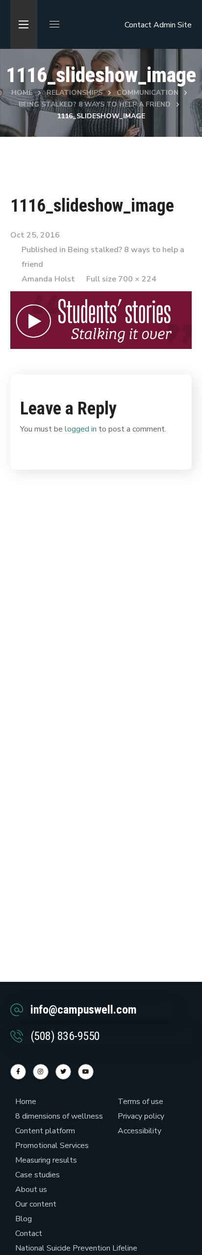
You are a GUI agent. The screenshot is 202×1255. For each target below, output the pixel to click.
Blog (23, 1218)
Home (21, 92)
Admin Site (172, 25)
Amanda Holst (48, 279)
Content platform (45, 1130)
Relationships (74, 92)
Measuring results (46, 1160)
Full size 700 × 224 (121, 279)
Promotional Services (52, 1145)
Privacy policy (141, 1116)
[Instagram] (41, 1072)
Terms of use (140, 1101)
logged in (81, 429)
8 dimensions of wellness (59, 1116)
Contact (138, 25)
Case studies (37, 1174)
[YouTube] (86, 1072)
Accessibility (139, 1130)
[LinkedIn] (63, 1072)
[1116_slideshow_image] (101, 298)
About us (31, 1189)
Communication (147, 92)
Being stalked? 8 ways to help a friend (95, 104)
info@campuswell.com (83, 1010)
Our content (35, 1204)
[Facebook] (18, 1072)
